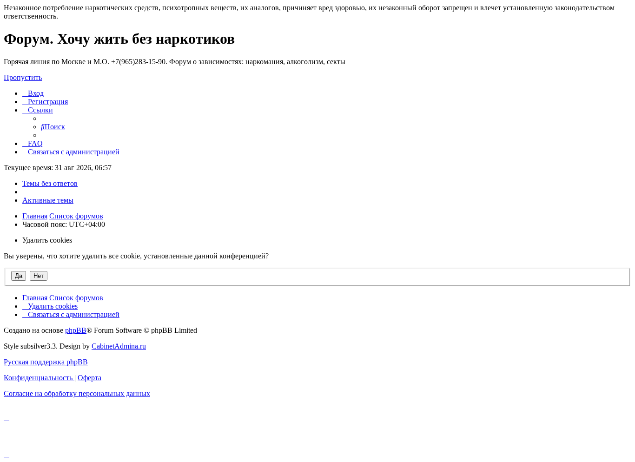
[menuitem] (33, 93)
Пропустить (23, 77)
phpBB (75, 330)
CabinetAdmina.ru (119, 346)
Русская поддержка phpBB (46, 362)
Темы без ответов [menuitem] (50, 183)
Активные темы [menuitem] (47, 200)
